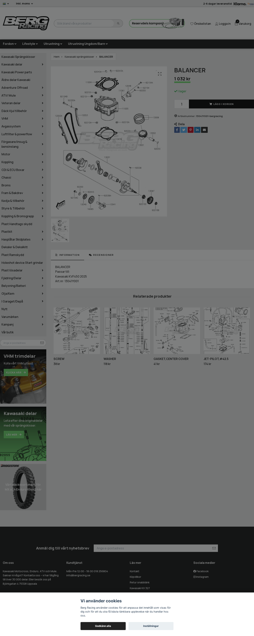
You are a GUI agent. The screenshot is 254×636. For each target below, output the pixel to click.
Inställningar (151, 625)
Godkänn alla (103, 625)
